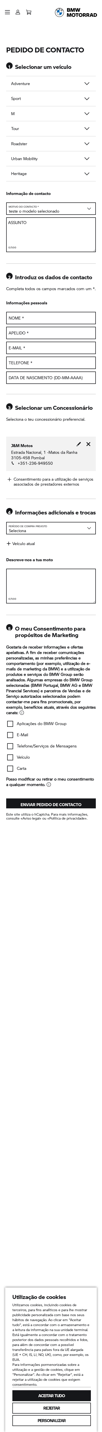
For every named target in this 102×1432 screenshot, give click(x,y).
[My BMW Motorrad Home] (76, 12)
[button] (7, 12)
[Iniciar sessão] (18, 10)
